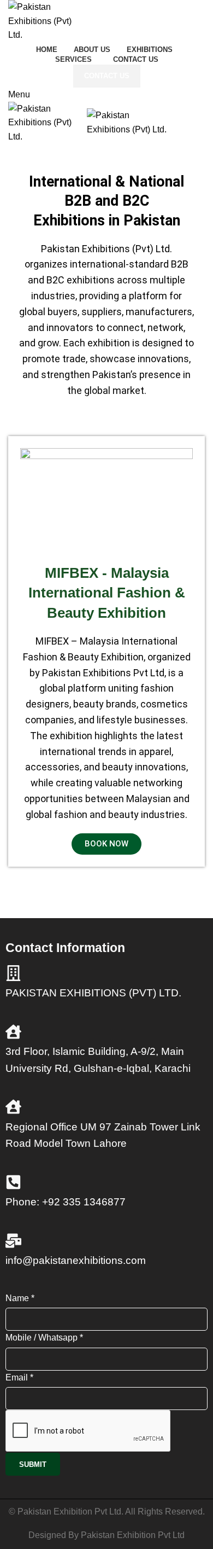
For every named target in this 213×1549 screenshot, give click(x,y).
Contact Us (106, 76)
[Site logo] (43, 20)
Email (19, 1377)
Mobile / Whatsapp (44, 1337)
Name (19, 1298)
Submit (32, 1464)
